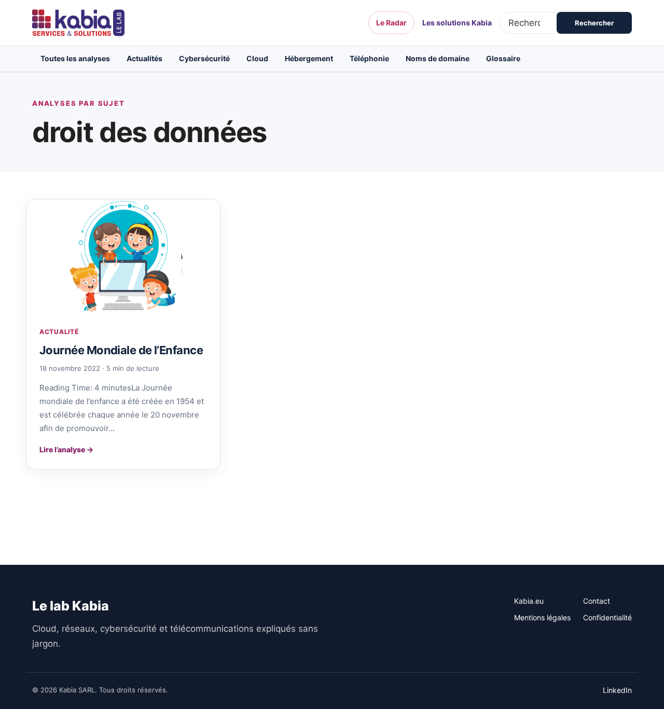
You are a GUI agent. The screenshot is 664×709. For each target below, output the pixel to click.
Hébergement (309, 58)
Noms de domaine (437, 58)
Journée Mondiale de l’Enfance (121, 350)
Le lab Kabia (70, 606)
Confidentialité (607, 617)
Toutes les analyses (75, 58)
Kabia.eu (529, 600)
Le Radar (391, 22)
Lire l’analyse (66, 449)
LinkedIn (617, 690)
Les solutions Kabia (457, 22)
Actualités (144, 58)
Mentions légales (542, 617)
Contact (596, 600)
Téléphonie (369, 58)
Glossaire (503, 58)
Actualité (58, 332)
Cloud (257, 58)
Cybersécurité (204, 58)
